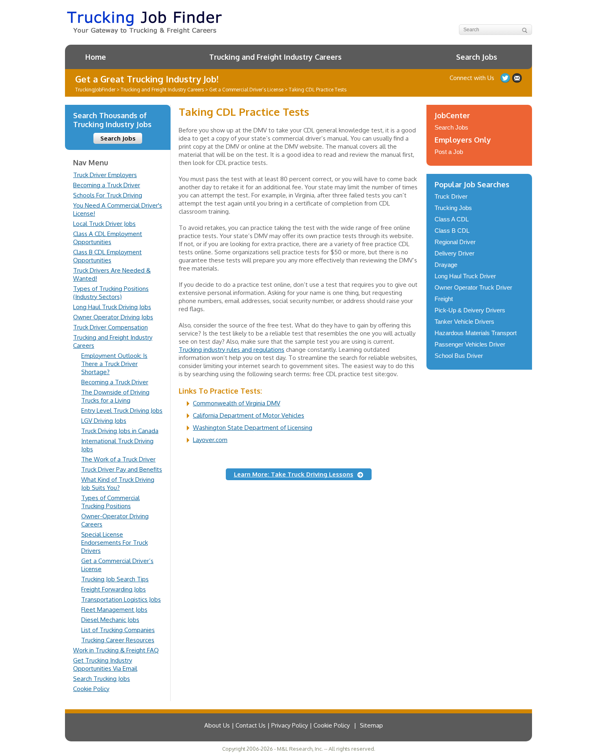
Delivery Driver (454, 253)
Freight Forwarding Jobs (113, 589)
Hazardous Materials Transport (476, 332)
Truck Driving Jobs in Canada (119, 431)
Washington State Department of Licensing (252, 427)
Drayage (446, 264)
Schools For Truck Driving (107, 195)
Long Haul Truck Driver (465, 276)
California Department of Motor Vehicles (248, 415)
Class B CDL (452, 230)
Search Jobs (476, 57)
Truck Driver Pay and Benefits (121, 469)
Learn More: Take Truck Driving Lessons (293, 474)
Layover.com (210, 440)
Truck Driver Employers (105, 175)
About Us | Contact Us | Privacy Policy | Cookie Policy (277, 725)
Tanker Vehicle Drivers (464, 321)
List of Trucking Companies (118, 630)
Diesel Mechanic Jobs (110, 620)
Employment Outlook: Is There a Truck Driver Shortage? (114, 364)
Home (95, 57)
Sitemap (371, 725)
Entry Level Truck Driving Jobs (121, 410)
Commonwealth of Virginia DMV (236, 403)
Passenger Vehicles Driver (470, 344)
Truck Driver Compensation (110, 327)
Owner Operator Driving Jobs (113, 317)
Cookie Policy (91, 689)
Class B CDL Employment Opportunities (107, 256)
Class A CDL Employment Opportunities (107, 238)
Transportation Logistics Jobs (121, 599)
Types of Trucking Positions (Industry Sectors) (111, 293)
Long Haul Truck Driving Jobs (112, 307)
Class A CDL (452, 219)
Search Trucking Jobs (101, 678)
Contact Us (517, 78)
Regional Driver (455, 241)
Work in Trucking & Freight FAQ (116, 650)
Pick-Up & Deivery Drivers (470, 310)
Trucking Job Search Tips (115, 579)
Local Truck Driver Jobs (104, 223)
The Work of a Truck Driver (118, 459)
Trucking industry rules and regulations (231, 349)
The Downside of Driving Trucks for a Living (115, 396)
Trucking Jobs (453, 207)
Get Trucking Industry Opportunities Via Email (105, 664)
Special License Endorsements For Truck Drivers (114, 543)
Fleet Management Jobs (114, 609)
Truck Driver (451, 196)
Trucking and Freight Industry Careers (275, 57)
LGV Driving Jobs (103, 421)
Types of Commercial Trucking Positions (110, 502)
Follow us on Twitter (505, 78)
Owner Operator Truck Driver (473, 287)
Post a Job (449, 151)
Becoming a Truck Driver (106, 185)
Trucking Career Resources (117, 640)
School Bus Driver (459, 355)
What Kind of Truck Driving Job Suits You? (117, 484)
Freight (444, 298)
